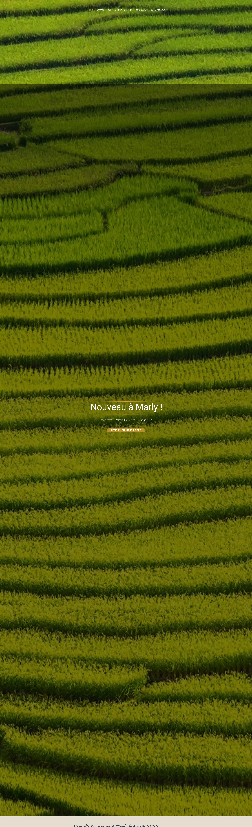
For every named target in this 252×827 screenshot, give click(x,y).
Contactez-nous (158, 10)
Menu (130, 10)
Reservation (120, 10)
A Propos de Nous (104, 10)
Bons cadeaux (142, 10)
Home (91, 10)
